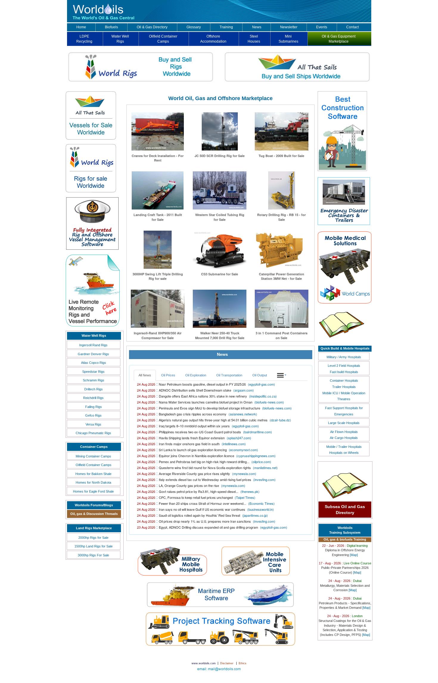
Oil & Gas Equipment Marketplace (338, 39)
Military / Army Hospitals (344, 357)
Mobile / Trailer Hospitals (344, 446)
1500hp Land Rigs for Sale (93, 546)
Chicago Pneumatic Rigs (93, 433)
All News (145, 375)
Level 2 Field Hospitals (344, 365)
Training (226, 27)
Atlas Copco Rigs (93, 362)
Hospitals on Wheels (344, 452)
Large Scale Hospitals (344, 423)
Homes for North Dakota (93, 482)
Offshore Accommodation (213, 39)
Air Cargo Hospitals (344, 438)
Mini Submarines (288, 39)
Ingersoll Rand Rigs (93, 345)
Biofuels (111, 27)
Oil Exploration (195, 375)
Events (321, 27)
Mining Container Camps (93, 456)
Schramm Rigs (93, 380)
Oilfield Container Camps (163, 39)
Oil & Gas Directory (152, 27)
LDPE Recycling (84, 39)
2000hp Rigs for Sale (93, 537)
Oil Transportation (229, 375)
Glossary (194, 27)
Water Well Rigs (120, 39)
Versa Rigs (93, 424)
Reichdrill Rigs (93, 398)
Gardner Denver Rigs (93, 354)
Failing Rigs (93, 407)
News (256, 27)
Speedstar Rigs (93, 371)
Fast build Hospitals (344, 372)
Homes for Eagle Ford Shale (93, 491)
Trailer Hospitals (344, 387)
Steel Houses (254, 39)
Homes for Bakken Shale (93, 474)
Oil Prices (168, 375)
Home (81, 27)
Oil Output (259, 375)
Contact (352, 27)
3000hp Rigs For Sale (93, 555)
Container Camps (94, 446)
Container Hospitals (344, 380)
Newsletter (288, 27)
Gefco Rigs (93, 415)
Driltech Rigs (93, 389)
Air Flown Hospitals (344, 432)
